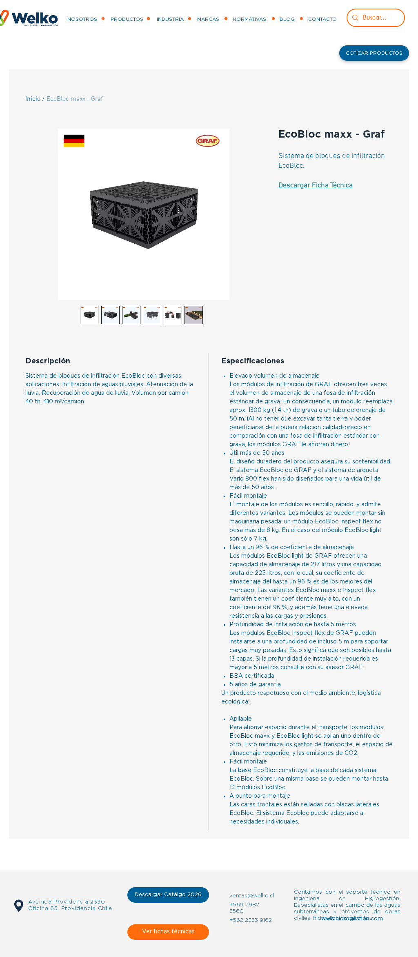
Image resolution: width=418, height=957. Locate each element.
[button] (374, 53)
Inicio (32, 99)
